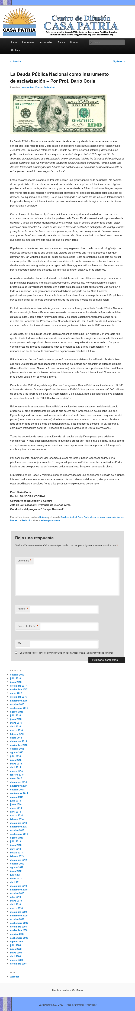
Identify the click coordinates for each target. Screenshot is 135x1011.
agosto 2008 (16, 941)
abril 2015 (15, 767)
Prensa (61, 42)
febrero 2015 (17, 774)
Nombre (23, 608)
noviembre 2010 (18, 889)
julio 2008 (15, 945)
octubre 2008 (17, 934)
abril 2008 (15, 956)
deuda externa (97, 517)
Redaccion (49, 87)
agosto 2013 (16, 837)
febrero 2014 (17, 819)
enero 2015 (16, 778)
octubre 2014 (17, 789)
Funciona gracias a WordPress (67, 990)
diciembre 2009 (18, 911)
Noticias (74, 42)
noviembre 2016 (18, 700)
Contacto (15, 50)
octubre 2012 (17, 863)
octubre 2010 (17, 893)
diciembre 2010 (18, 885)
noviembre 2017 (18, 689)
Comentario (24, 560)
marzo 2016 (16, 730)
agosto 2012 (16, 867)
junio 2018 (15, 682)
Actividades (46, 42)
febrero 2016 (17, 734)
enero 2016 (16, 737)
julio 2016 (15, 715)
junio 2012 (15, 871)
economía (111, 517)
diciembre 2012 (18, 860)
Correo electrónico (28, 626)
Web (20, 643)
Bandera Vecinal (68, 517)
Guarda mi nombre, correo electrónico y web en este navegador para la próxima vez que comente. (66, 652)
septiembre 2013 (19, 834)
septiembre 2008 (19, 937)
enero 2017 (16, 693)
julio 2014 (15, 800)
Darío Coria (83, 517)
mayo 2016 (16, 722)
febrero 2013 (17, 856)
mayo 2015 (16, 763)
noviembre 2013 (18, 826)
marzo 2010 (16, 908)
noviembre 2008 (18, 930)
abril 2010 (15, 904)
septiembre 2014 (19, 793)
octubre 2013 (17, 830)
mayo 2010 (16, 900)
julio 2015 (15, 756)
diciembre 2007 (18, 963)
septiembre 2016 (19, 708)
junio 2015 (15, 759)
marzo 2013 (16, 852)
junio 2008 (15, 948)
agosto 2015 (16, 752)
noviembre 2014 (18, 785)
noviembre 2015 (18, 745)
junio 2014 (15, 804)
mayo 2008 (16, 952)
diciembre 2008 (18, 926)
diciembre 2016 (18, 696)
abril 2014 (15, 811)
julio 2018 (15, 678)
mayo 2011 (16, 878)
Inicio (14, 42)
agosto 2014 (16, 797)
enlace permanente (50, 520)
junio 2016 (15, 719)
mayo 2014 (16, 808)
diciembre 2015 (18, 741)
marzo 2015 (16, 771)
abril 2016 (15, 726)
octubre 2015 (17, 748)
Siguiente (119, 61)
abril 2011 (15, 882)
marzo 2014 (16, 815)
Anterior (15, 61)
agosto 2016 (16, 711)
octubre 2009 (17, 919)
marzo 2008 (16, 960)
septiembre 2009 (19, 922)
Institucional (28, 42)
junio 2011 (15, 874)
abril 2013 (15, 848)
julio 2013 (15, 841)
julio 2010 (15, 897)
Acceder (14, 976)
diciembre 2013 (18, 822)
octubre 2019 (17, 674)
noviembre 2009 (18, 915)
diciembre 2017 (18, 685)
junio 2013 (15, 845)
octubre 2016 (17, 704)
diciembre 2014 (18, 782)
